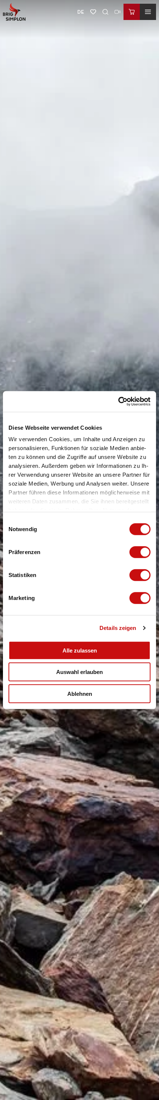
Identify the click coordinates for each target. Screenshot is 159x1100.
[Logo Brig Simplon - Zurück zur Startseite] (14, 12)
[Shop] (132, 12)
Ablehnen (79, 693)
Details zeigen (117, 628)
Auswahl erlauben (79, 672)
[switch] (139, 552)
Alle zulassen (79, 650)
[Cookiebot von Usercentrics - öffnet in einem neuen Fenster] (118, 401)
